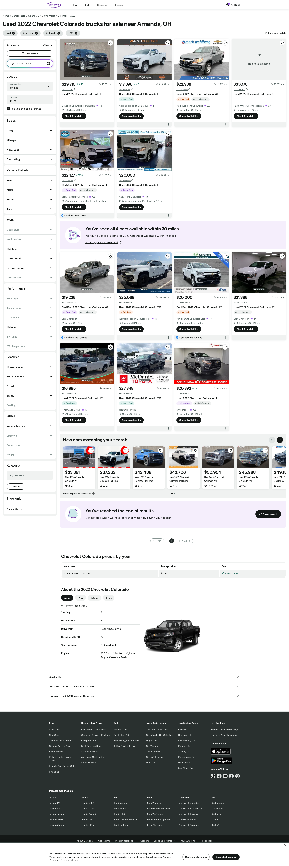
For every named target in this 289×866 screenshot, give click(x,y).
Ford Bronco (120, 808)
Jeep (149, 797)
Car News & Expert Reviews (95, 735)
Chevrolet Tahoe (187, 819)
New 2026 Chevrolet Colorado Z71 (214, 479)
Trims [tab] (109, 597)
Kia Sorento (217, 808)
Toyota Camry (56, 819)
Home (6, 15)
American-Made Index (92, 757)
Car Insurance (153, 751)
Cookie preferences (196, 856)
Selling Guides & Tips (124, 746)
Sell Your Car (120, 729)
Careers (144, 840)
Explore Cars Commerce (223, 729)
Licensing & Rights (162, 840)
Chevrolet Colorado (189, 825)
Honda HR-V (87, 825)
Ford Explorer (121, 825)
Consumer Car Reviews (93, 729)
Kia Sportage (218, 802)
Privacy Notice (75, 853)
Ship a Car (151, 740)
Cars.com (159, 853)
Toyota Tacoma (56, 813)
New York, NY (185, 762)
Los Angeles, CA (186, 740)
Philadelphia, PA (186, 757)
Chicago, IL (184, 729)
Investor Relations (123, 840)
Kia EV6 (215, 825)
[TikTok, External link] (213, 776)
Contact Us (104, 840)
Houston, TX (184, 735)
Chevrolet (49, 15)
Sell (87, 4)
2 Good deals (231, 573)
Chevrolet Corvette (189, 802)
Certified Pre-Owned (60, 740)
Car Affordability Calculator (160, 735)
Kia (213, 797)
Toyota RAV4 (55, 802)
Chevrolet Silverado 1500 (191, 808)
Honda (84, 797)
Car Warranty (153, 746)
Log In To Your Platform (223, 735)
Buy (75, 4)
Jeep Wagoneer (155, 813)
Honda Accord (88, 813)
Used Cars (54, 729)
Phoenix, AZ (184, 746)
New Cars (54, 735)
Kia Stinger (217, 813)
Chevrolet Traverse (189, 813)
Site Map (150, 762)
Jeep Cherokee (155, 825)
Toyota (52, 797)
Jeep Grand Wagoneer (158, 819)
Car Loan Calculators (157, 729)
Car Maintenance (155, 757)
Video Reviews (88, 762)
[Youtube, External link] (225, 776)
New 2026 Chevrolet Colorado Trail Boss (109, 479)
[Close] (285, 845)
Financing (54, 771)
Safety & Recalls (89, 751)
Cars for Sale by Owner (61, 746)
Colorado (63, 15)
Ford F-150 (119, 813)
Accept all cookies (226, 856)
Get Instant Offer (122, 735)
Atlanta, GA (184, 751)
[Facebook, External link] (219, 776)
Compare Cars (88, 740)
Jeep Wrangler (154, 802)
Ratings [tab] (94, 597)
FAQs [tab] (80, 597)
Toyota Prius (55, 808)
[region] (144, 854)
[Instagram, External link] (231, 776)
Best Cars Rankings (91, 746)
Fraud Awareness (188, 840)
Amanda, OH (34, 15)
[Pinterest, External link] (237, 776)
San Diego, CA (185, 768)
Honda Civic (87, 808)
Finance (119, 4)
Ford (116, 797)
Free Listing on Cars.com (126, 740)
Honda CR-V (87, 802)
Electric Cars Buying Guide (62, 766)
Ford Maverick (121, 802)
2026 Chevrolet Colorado (77, 573)
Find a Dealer (56, 751)
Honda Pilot (87, 819)
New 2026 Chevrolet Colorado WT (75, 479)
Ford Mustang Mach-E (125, 819)
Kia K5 (215, 819)
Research (102, 4)
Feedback (207, 840)
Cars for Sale (18, 15)
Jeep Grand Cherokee (158, 808)
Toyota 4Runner (57, 825)
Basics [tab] (67, 597)
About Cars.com (85, 840)
